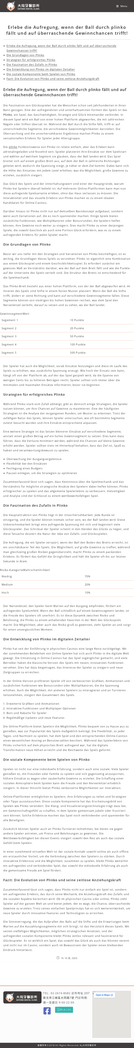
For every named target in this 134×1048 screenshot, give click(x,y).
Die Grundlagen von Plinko (25, 55)
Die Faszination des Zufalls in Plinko (32, 64)
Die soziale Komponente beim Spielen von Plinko (41, 74)
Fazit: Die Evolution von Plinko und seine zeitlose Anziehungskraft (53, 79)
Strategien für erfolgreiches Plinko (31, 60)
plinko (13, 147)
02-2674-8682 (61, 993)
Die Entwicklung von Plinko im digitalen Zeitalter (41, 69)
